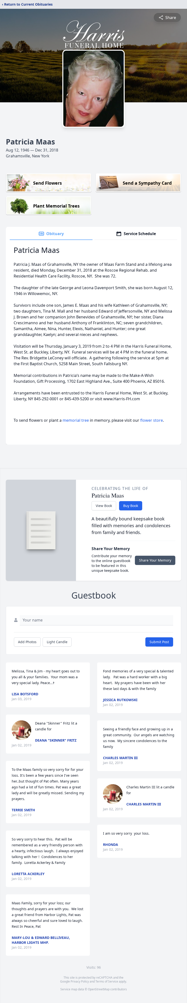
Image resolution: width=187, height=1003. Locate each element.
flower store (151, 420)
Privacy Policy (80, 981)
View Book (104, 505)
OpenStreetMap (99, 989)
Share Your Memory (155, 560)
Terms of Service (106, 981)
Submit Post (159, 642)
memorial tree (76, 420)
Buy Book (130, 505)
